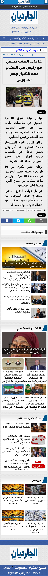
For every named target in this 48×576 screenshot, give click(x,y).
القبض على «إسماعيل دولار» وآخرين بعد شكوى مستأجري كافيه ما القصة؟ (16, 439)
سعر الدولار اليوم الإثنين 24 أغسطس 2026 (35, 500)
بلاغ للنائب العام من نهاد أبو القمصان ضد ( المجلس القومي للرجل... (16, 452)
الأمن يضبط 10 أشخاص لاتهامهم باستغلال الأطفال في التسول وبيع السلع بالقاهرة (17, 464)
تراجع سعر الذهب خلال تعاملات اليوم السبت (13, 526)
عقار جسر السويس (34, 210)
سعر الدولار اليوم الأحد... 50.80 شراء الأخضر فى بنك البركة (35, 527)
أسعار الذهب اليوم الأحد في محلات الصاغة (12, 500)
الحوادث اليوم (7, 210)
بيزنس (36, 480)
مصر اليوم (33, 243)
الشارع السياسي (29, 328)
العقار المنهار (19, 210)
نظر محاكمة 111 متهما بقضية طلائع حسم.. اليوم (16, 425)
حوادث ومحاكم (27, 50)
